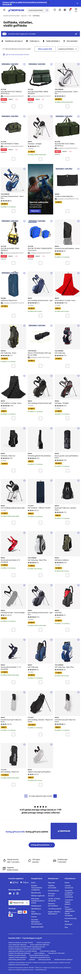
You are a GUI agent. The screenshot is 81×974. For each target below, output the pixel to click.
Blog (66, 927)
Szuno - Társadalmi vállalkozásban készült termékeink (70, 911)
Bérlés (33, 882)
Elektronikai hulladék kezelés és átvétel (37, 901)
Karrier (67, 921)
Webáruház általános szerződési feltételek (20, 942)
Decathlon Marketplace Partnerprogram (36, 922)
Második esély (36, 893)
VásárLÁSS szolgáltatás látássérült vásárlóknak (69, 894)
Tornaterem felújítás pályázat (69, 902)
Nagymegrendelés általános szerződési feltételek (22, 951)
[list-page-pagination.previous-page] (26, 796)
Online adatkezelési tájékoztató (17, 944)
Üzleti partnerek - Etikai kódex (56, 953)
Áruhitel (33, 917)
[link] (35, 211)
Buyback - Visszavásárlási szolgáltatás (36, 888)
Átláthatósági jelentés (44, 959)
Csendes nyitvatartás (69, 887)
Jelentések (32, 959)
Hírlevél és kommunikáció (53, 905)
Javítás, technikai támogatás (54, 900)
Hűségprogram (36, 906)
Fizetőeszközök (53, 890)
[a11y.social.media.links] (10, 893)
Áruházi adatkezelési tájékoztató (39, 944)
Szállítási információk (52, 887)
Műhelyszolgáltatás (38, 896)
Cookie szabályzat (39, 953)
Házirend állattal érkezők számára (39, 955)
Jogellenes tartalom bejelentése (17, 957)
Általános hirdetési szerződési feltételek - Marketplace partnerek (26, 947)
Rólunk (67, 882)
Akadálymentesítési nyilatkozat (63, 959)
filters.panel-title (45, 49)
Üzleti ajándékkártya (36, 913)
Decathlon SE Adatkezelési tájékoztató (19, 953)
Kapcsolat (51, 882)
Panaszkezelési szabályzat (48, 951)
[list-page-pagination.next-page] (55, 796)
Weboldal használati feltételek (17, 955)
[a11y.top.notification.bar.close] (77, 3)
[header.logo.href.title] (16, 10)
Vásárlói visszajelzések (43, 942)
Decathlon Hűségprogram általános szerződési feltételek (24, 949)
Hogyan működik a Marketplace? (54, 913)
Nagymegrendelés (37, 927)
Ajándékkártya (36, 909)
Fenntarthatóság (70, 918)
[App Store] (14, 882)
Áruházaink (68, 924)
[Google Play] (25, 882)
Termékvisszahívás (54, 909)
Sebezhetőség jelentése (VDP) (16, 959)
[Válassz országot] (19, 902)
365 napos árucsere (51, 895)
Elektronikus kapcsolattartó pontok (40, 957)
